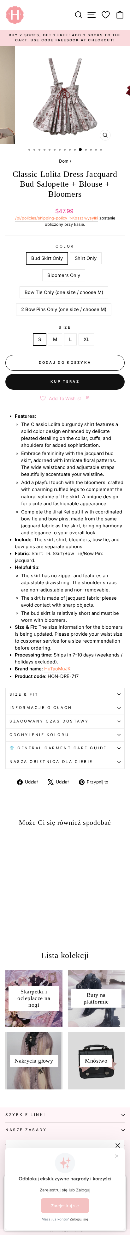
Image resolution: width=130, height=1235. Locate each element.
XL (86, 339)
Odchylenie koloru (39, 735)
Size (65, 327)
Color (65, 246)
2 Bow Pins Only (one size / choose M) (63, 309)
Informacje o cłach (40, 707)
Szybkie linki (25, 1114)
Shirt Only (86, 258)
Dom (63, 161)
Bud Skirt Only (47, 258)
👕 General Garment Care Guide (58, 748)
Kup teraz (65, 381)
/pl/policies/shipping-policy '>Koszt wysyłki (56, 218)
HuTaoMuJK (57, 669)
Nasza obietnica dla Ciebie (51, 761)
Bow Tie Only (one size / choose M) (64, 292)
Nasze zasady (26, 1130)
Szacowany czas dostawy (49, 721)
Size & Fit (23, 694)
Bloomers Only (63, 275)
